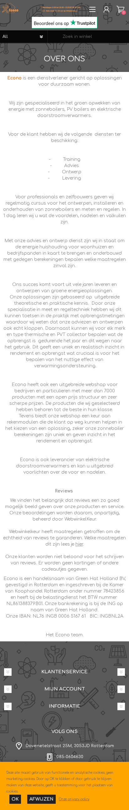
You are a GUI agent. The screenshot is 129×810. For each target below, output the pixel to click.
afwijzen (41, 799)
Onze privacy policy (74, 799)
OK (15, 799)
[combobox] (88, 36)
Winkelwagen (120, 9)
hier (79, 544)
